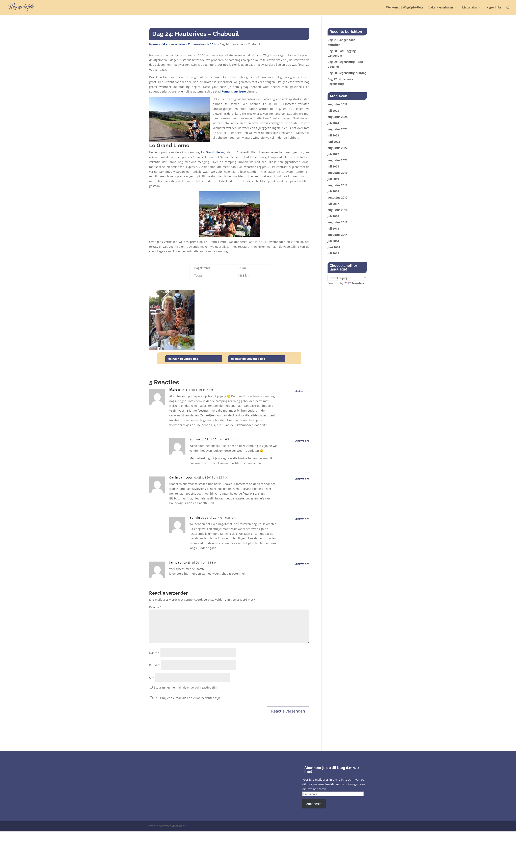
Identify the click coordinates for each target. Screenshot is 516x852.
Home (153, 44)
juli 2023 (333, 135)
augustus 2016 (337, 210)
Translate (358, 283)
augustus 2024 (337, 117)
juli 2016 (333, 216)
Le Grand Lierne (212, 152)
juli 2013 (333, 253)
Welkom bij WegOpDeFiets (404, 7)
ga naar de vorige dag (183, 359)
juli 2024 (333, 123)
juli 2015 (333, 228)
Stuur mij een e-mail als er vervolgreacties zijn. (185, 687)
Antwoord (302, 391)
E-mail (154, 665)
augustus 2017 (337, 197)
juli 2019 (333, 179)
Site (151, 678)
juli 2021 (333, 166)
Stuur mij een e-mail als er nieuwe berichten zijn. (187, 698)
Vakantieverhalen (441, 7)
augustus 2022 (337, 148)
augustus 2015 (337, 222)
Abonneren (313, 804)
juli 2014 (333, 241)
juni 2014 (334, 247)
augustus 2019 (337, 173)
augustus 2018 (337, 185)
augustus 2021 (337, 160)
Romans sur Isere (234, 91)
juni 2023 (334, 142)
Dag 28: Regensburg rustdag (347, 73)
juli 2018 (333, 191)
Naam (154, 653)
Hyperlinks (493, 7)
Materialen (469, 7)
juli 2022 (333, 154)
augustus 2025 (337, 104)
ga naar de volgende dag (248, 359)
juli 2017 (333, 204)
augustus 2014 (337, 235)
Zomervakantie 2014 (202, 44)
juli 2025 (333, 110)
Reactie (155, 607)
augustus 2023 (337, 129)
